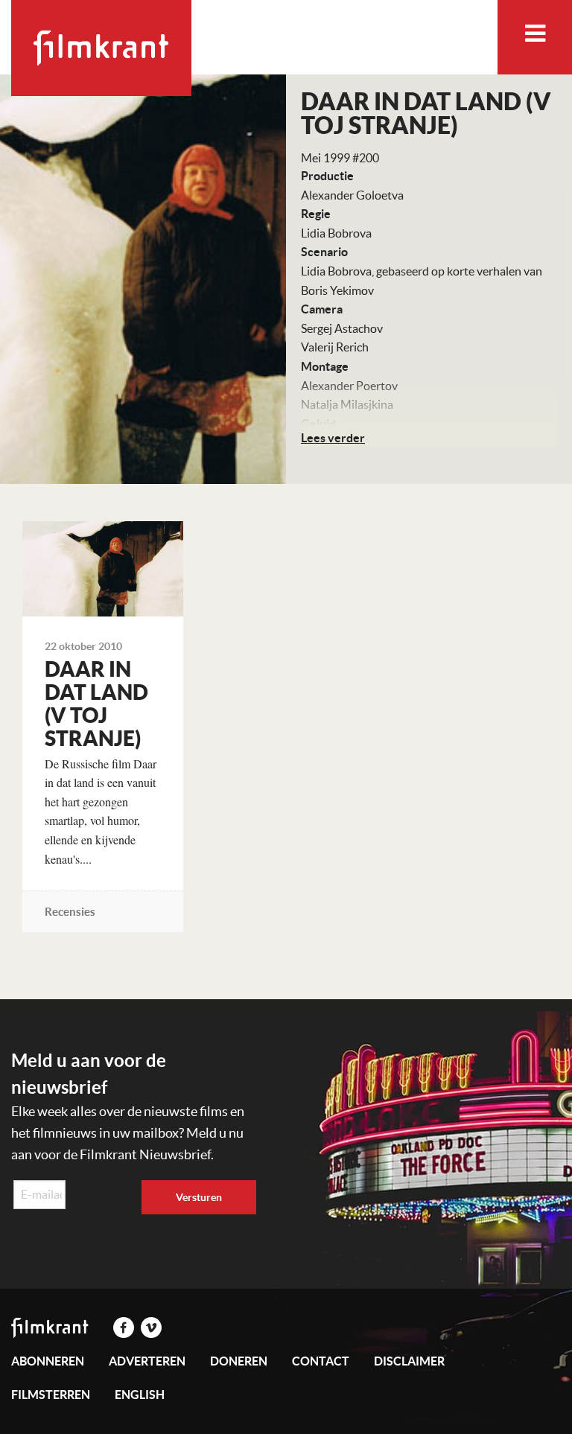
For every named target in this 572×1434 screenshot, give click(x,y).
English (140, 1394)
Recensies (70, 911)
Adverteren (147, 1361)
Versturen (199, 1197)
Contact (320, 1361)
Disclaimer (409, 1361)
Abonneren (47, 1361)
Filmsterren (50, 1394)
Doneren (238, 1361)
